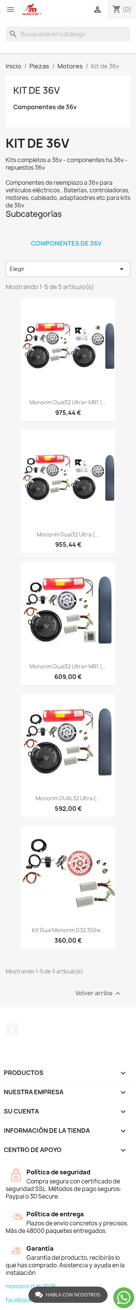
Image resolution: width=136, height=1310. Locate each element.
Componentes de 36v (45, 107)
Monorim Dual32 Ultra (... (68, 534)
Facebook (12, 1029)
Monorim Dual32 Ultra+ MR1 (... (68, 402)
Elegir (68, 269)
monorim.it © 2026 (31, 1286)
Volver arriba (98, 993)
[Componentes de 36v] (66, 233)
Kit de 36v (36, 90)
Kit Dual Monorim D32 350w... (68, 930)
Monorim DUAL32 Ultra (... (68, 798)
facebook (19, 1300)
